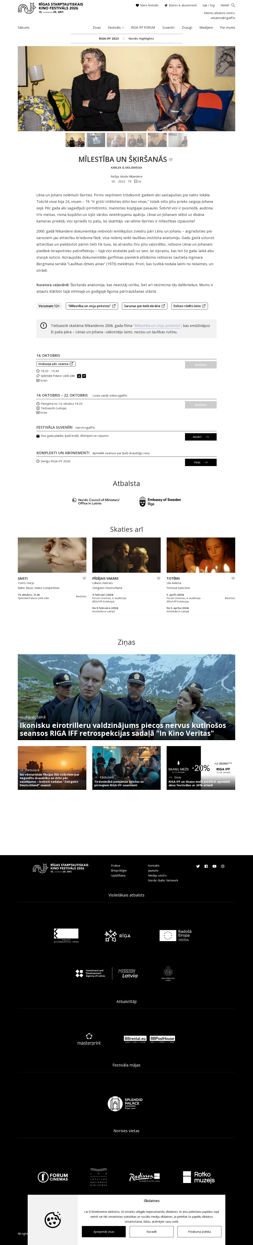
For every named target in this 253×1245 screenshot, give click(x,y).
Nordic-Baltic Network (163, 880)
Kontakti (153, 865)
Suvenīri (168, 27)
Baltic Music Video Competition (38, 588)
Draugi (187, 27)
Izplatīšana (118, 875)
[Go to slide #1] (75, 140)
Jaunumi (153, 870)
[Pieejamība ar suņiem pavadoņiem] (84, 375)
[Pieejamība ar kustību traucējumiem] (79, 375)
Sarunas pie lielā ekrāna (142, 306)
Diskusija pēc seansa (53, 364)
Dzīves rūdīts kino (187, 306)
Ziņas (97, 27)
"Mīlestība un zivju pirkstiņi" (89, 306)
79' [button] (130, 181)
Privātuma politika (199, 1232)
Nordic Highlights (141, 38)
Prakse (115, 865)
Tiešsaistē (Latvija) (53, 408)
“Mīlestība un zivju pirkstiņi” (157, 325)
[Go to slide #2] (95, 140)
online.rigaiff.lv (118, 395)
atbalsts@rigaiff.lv (223, 18)
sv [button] (139, 181)
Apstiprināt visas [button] (103, 1232)
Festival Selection (178, 588)
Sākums (23, 27)
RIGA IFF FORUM (143, 27)
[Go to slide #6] (177, 140)
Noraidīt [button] (151, 1232)
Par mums (227, 27)
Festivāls (114, 27)
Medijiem (206, 27)
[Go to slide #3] (116, 140)
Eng (212, 5)
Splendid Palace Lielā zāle (58, 376)
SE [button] (114, 181)
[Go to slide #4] (136, 140)
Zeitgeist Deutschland (107, 588)
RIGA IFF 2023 (109, 38)
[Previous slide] (22, 89)
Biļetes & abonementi (183, 5)
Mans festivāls (149, 5)
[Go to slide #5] (157, 140)
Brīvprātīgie (119, 870)
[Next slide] (231, 89)
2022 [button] (121, 181)
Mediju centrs (157, 875)
